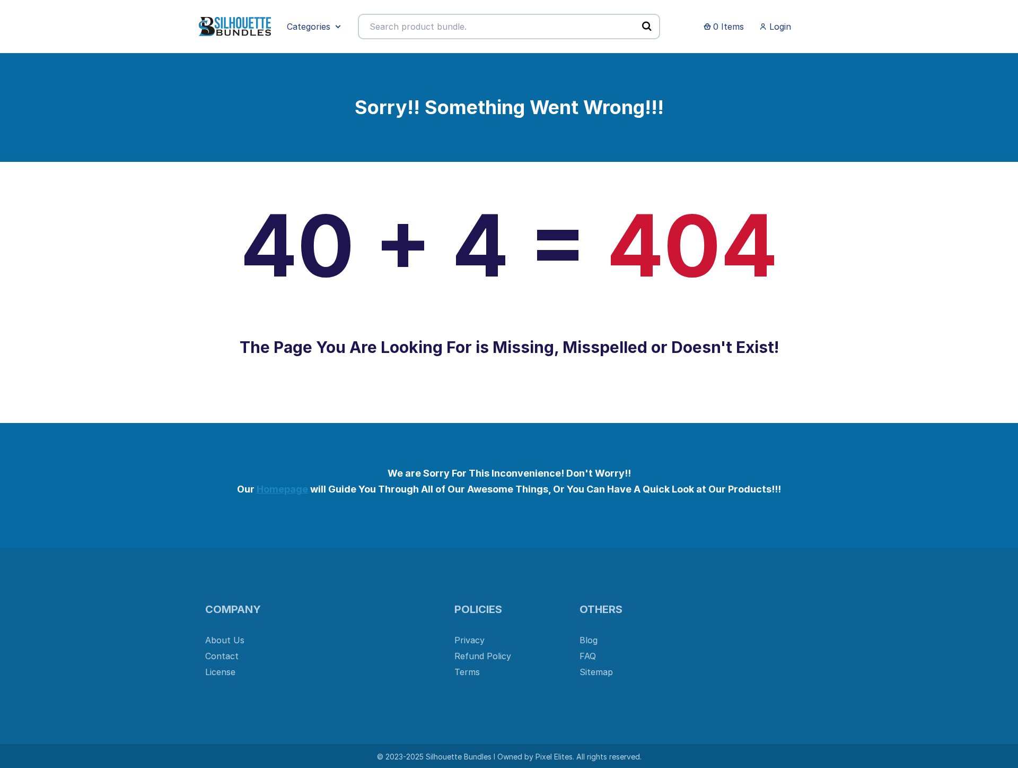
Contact (222, 656)
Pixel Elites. (555, 756)
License (220, 672)
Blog (589, 640)
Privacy (469, 640)
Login (779, 26)
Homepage (282, 489)
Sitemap (596, 672)
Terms (467, 672)
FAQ (588, 656)
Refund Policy (482, 656)
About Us (224, 640)
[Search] (647, 26)
